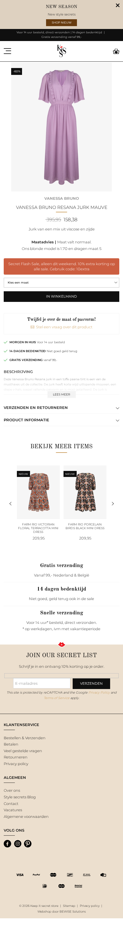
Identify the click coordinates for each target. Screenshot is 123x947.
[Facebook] (7, 843)
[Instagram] (17, 843)
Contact (11, 803)
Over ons (12, 790)
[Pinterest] (27, 843)
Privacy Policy (99, 692)
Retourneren (15, 757)
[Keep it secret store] (61, 51)
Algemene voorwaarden (26, 816)
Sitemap (69, 906)
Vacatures (13, 810)
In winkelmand (61, 296)
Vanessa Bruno (61, 198)
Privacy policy (16, 763)
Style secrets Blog (20, 797)
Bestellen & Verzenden (24, 738)
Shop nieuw (62, 22)
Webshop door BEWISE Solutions (61, 911)
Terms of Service (57, 698)
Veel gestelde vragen (23, 750)
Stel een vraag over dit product (64, 327)
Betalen (11, 744)
